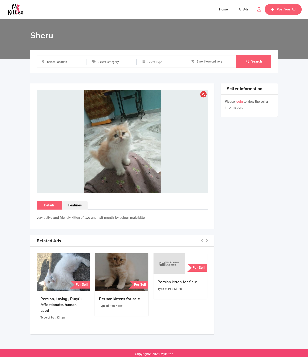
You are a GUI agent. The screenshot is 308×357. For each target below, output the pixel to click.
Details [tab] (49, 205)
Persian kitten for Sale (178, 281)
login (239, 102)
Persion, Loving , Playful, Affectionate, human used (62, 304)
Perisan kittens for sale (120, 298)
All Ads (244, 9)
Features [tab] (75, 205)
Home (223, 9)
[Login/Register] (259, 9)
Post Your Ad (286, 9)
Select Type (155, 62)
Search (256, 61)
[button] (202, 241)
